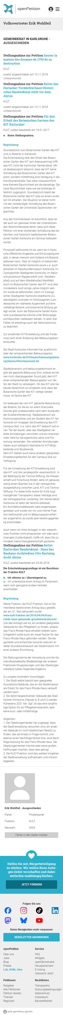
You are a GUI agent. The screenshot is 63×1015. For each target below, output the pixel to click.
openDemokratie (44, 961)
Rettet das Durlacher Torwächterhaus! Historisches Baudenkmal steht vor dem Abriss (30, 90)
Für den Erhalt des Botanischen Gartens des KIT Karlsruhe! (29, 120)
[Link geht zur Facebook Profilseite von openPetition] (8, 910)
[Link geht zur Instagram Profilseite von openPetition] (23, 910)
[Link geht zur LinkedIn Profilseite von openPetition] (55, 910)
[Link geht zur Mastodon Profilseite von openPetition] (8, 920)
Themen (8, 997)
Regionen (8, 1000)
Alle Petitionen (11, 989)
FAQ (37, 954)
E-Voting (40, 969)
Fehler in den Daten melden (31, 835)
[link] (57, 9)
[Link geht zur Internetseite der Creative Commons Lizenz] (5, 1011)
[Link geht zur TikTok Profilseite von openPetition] (39, 910)
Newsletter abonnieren (31, 937)
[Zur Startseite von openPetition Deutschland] (22, 9)
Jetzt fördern (31, 884)
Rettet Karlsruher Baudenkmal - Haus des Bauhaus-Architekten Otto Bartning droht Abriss (28, 551)
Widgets (40, 958)
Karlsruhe (39, 39)
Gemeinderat (14, 39)
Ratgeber (8, 985)
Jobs (6, 958)
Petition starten (12, 993)
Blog (6, 961)
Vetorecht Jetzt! (44, 973)
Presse (7, 965)
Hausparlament (44, 965)
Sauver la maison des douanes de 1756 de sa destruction (30, 59)
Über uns (8, 954)
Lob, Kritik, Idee (12, 969)
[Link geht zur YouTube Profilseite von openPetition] (39, 920)
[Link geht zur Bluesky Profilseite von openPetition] (23, 920)
